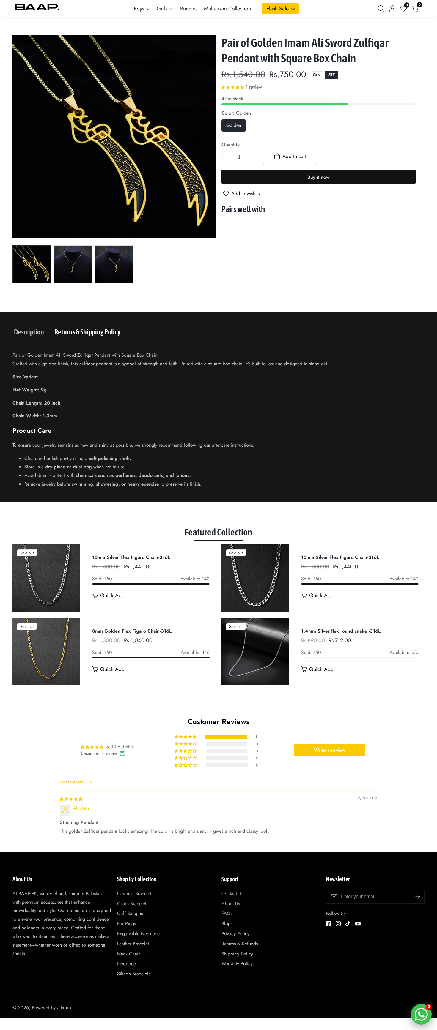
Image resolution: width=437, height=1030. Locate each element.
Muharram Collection (227, 8)
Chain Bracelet (131, 903)
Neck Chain (129, 953)
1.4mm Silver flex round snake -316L (341, 631)
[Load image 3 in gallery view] (114, 264)
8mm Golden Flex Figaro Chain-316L (132, 631)
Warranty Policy (237, 963)
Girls (162, 8)
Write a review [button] (329, 750)
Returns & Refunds (239, 943)
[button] (233, 86)
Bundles (188, 8)
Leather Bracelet (133, 943)
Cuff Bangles (130, 913)
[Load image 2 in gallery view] (73, 264)
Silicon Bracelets (133, 973)
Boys (139, 8)
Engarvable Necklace (138, 933)
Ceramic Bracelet (134, 893)
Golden (236, 127)
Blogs (226, 923)
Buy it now (318, 177)
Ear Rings (126, 923)
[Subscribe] (417, 896)
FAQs (226, 913)
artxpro (64, 1007)
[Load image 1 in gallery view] (31, 264)
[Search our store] (382, 8)
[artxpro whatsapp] (421, 1014)
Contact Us (232, 893)
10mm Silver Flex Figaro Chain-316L (131, 558)
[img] (71, 798)
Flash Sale (277, 8)
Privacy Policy (235, 933)
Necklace (126, 963)
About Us (230, 903)
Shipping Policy (237, 953)
